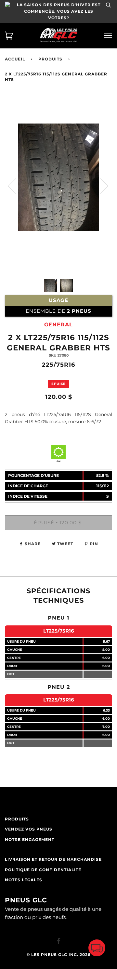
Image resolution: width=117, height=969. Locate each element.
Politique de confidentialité (43, 870)
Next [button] (100, 185)
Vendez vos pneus (28, 829)
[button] (96, 949)
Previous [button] (16, 185)
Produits (50, 59)
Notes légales (23, 880)
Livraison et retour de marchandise (53, 859)
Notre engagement (29, 839)
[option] (58, 212)
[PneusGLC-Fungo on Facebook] (58, 942)
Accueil (15, 59)
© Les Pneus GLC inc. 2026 (59, 954)
